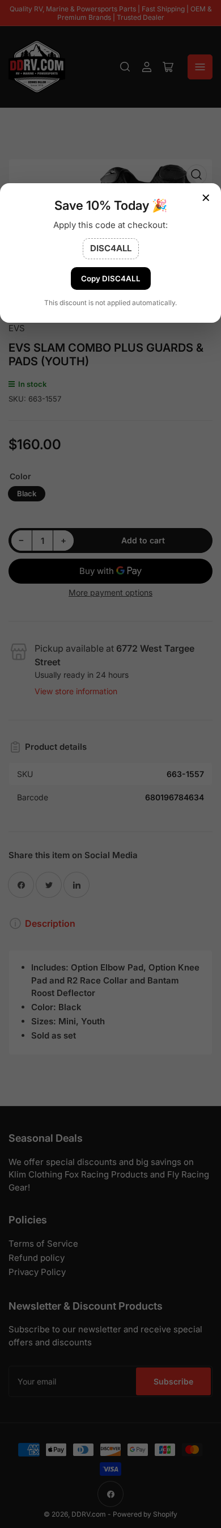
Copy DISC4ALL (111, 278)
